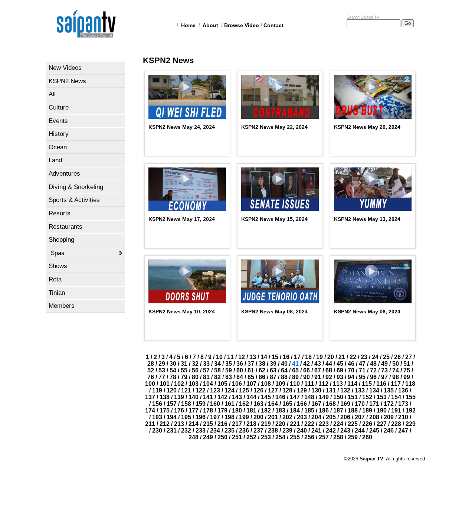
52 (150, 370)
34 (217, 364)
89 (295, 377)
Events (58, 120)
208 (374, 417)
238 (273, 430)
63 (273, 370)
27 (408, 357)
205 (331, 417)
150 (338, 397)
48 (373, 364)
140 (194, 397)
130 (316, 390)
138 (165, 397)
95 (362, 377)
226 (367, 424)
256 (309, 437)
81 (206, 377)
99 (406, 377)
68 (328, 370)
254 (280, 437)
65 (295, 370)
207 (360, 417)
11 (230, 357)
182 (266, 410)
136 (403, 390)
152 (367, 397)
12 (241, 357)
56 (195, 370)
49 (384, 364)
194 (172, 417)
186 (324, 410)
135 (389, 390)
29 (161, 364)
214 (194, 424)
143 (237, 397)
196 (201, 417)
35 (228, 364)
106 (237, 384)
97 (384, 377)
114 (352, 384)
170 (360, 404)
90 (306, 377)
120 (172, 390)
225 (353, 424)
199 (244, 417)
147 (295, 397)
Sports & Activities (74, 199)
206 (345, 417)
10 (219, 357)
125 (244, 390)
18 (308, 357)
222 (309, 424)
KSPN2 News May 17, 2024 (181, 219)
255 (295, 437)
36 (239, 364)
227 (382, 424)
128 (287, 390)
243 (345, 430)
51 (406, 364)
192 (411, 410)
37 (251, 364)
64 (284, 370)
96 (373, 377)
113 (338, 384)
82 (217, 377)
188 (353, 410)
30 (173, 364)
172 (389, 404)
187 (338, 410)
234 (215, 430)
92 (328, 377)
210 (403, 417)
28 (150, 364)
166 (302, 404)
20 (330, 357)
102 (179, 384)
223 (324, 424)
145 (266, 397)
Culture (59, 107)
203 (302, 417)
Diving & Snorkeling (76, 186)
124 (230, 390)
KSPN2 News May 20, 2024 (367, 127)
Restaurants (65, 226)
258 (338, 437)
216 (222, 424)
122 (201, 390)
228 (396, 424)
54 (173, 370)
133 (360, 390)
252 (251, 437)
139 (179, 397)
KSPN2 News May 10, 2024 (181, 311)
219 (266, 424)
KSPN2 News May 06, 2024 (367, 311)
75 (406, 370)
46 (351, 364)
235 (230, 430)
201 (273, 417)
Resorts (60, 213)
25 (386, 357)
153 (382, 397)
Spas (57, 253)
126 (258, 390)
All (52, 94)
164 (273, 404)
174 (150, 410)
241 (316, 430)
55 (184, 370)
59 (228, 370)
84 (239, 377)
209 (389, 417)
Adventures (64, 173)
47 (362, 364)
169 (345, 404)
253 (266, 437)
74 (395, 370)
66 (306, 370)
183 (280, 410)
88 (284, 377)
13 (252, 357)
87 (273, 377)
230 (157, 430)
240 (302, 430)
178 (208, 410)
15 (275, 357)
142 (222, 397)
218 (251, 424)
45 (340, 364)
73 (384, 370)
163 (258, 404)
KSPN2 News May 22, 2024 (274, 127)
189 (367, 410)
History (59, 133)
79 (184, 377)
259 (353, 437)
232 (186, 430)
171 (374, 404)
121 (186, 390)
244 (360, 430)
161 (230, 404)
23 (364, 357)
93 (340, 377)
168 (331, 404)
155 (411, 397)
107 (251, 384)
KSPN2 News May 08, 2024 (274, 311)
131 (331, 390)
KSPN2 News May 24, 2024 (181, 127)
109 (280, 384)
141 (208, 397)
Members (62, 305)
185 (309, 410)
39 (273, 364)
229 (411, 424)
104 (208, 384)
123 (215, 390)
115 (367, 384)
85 (251, 377)
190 (382, 410)
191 (396, 410)
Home (188, 25)
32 (195, 364)
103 (194, 384)
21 (341, 357)
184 (295, 410)
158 (186, 404)
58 (217, 370)
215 (208, 424)
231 (172, 430)
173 (403, 404)
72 (373, 370)
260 (367, 437)
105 (222, 384)
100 (150, 384)
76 (150, 377)
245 (374, 430)
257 (324, 437)
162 (244, 404)
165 (287, 404)
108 (266, 384)
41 (295, 364)
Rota (55, 279)
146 (280, 397)
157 (172, 404)
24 (375, 357)
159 (201, 404)
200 (258, 417)
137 (150, 397)
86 (262, 377)
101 (165, 384)
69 (340, 370)
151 (353, 397)
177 (194, 410)
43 (317, 364)
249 (208, 437)
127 (273, 390)
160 (215, 404)
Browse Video (241, 25)
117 (396, 384)
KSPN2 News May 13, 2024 (367, 219)
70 (351, 370)
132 (345, 390)
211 (150, 424)
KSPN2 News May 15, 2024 (274, 219)
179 (222, 410)
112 (323, 384)
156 (157, 404)
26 (397, 357)
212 (165, 424)
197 (215, 417)
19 (319, 357)
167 (316, 404)
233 (201, 430)
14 (264, 357)
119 (157, 390)
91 (317, 377)
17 (297, 357)
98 (395, 377)
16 (286, 357)
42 (306, 364)
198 (230, 417)
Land (55, 160)
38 (262, 364)
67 (317, 370)
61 (251, 370)
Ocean (58, 147)
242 (331, 430)
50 (395, 364)
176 (179, 410)
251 (237, 437)
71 (362, 370)
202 (287, 417)
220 (280, 424)
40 (284, 364)
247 (403, 430)
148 (309, 397)
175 (165, 410)
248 (194, 437)
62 (262, 370)
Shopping (61, 239)
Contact (273, 25)
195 (186, 417)
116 (381, 384)
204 (316, 417)
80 (195, 377)
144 (251, 397)
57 (206, 370)
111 (309, 384)
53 (161, 370)
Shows (58, 266)
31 (184, 364)
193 (157, 417)
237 (258, 430)
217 (237, 424)
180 (237, 410)
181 (251, 410)
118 (410, 384)
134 (374, 390)
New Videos (65, 67)
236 (244, 430)
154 (396, 397)
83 (228, 377)
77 (161, 377)
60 (239, 370)
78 (173, 377)
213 (179, 424)
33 (206, 364)
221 (295, 424)
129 (302, 390)
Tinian (57, 292)
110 (295, 384)
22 (353, 357)
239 (287, 430)
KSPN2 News (67, 81)
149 (324, 397)
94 (351, 377)
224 (338, 424)
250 (222, 437)
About (210, 25)
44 (328, 364)
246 (389, 430)
